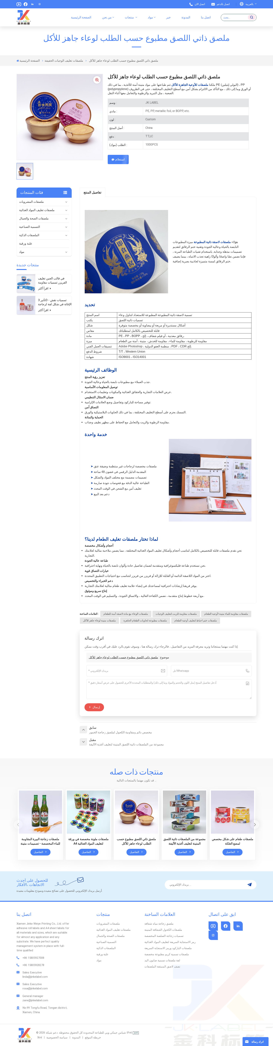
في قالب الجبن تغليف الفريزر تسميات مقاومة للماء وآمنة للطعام (52, 281)
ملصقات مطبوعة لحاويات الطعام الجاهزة (145, 620)
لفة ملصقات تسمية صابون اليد (162, 960)
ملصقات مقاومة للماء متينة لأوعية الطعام (226, 613)
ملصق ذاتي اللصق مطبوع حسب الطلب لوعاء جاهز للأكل (123, 657)
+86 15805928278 (33, 965)
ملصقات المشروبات (31, 201)
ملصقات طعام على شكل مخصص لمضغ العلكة (232, 841)
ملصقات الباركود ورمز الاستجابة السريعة (168, 948)
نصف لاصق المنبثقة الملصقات (162, 966)
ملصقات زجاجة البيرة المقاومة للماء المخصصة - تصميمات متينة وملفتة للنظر (40, 841)
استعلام (120, 159)
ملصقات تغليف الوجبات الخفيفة (64, 60)
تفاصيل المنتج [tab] (92, 192)
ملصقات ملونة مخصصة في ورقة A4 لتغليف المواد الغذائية (88, 841)
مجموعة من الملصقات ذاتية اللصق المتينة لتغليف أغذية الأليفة (184, 841)
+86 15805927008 (33, 957)
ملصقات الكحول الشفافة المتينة (163, 929)
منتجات (130, 17)
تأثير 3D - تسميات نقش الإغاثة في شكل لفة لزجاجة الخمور (55, 302)
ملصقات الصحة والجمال (34, 218)
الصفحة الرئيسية (81, 17)
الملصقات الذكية (29, 235)
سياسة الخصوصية (57, 1037)
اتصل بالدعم (223, 4)
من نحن (107, 17)
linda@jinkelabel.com (35, 976)
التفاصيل (38, 852)
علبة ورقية (25, 243)
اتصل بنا (206, 17)
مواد (150, 17)
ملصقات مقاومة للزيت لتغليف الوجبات (176, 613)
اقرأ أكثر (43, 288)
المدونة (185, 17)
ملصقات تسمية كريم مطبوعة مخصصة (166, 954)
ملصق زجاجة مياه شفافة (158, 923)
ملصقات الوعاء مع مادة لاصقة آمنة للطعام (125, 613)
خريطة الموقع (92, 1037)
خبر (168, 17)
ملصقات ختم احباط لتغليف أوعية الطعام (195, 620)
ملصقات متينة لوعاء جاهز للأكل (99, 620)
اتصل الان (200, 4)
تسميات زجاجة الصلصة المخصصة (163, 936)
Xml (39, 1037)
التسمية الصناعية (29, 227)
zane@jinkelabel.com (35, 1000)
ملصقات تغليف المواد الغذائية (37, 210)
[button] (254, 824)
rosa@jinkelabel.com (35, 988)
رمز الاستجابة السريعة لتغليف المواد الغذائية (170, 942)
